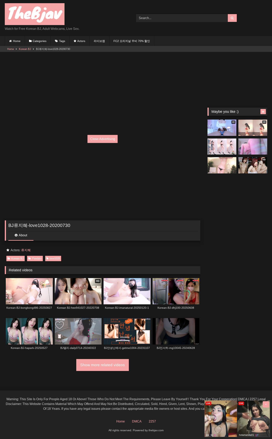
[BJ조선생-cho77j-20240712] (252, 146)
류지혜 (26, 250)
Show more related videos (102, 365)
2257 (152, 421)
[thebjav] (35, 14)
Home (17, 41)
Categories (39, 41)
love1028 (55, 258)
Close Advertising (102, 138)
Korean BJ (25, 49)
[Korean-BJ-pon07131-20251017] (221, 146)
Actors (81, 41)
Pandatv (37, 258)
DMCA (137, 421)
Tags (62, 41)
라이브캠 (99, 41)
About (22, 235)
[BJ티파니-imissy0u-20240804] (221, 165)
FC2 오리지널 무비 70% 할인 (131, 41)
